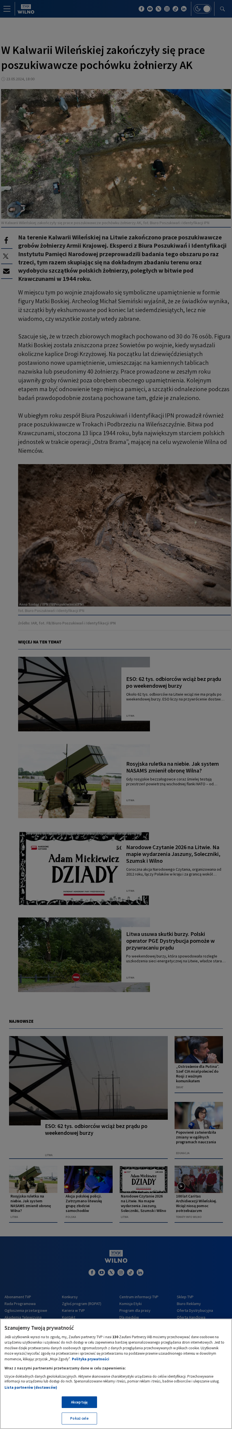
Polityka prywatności (90, 1359)
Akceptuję (79, 1402)
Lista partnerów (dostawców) (31, 1387)
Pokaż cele (79, 1418)
